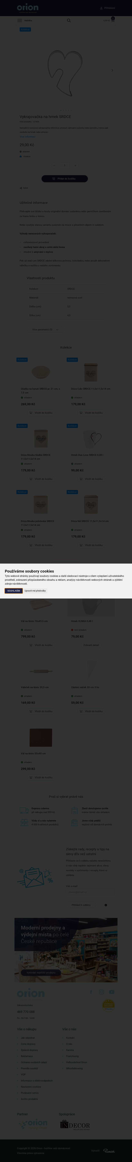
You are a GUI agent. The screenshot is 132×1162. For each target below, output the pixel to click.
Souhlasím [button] (13, 590)
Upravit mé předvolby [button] (35, 590)
